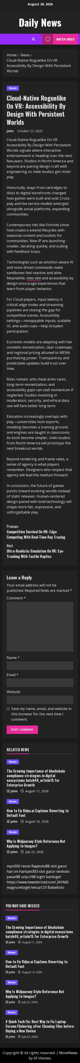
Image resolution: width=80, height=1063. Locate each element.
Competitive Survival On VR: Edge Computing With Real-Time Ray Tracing (36, 532)
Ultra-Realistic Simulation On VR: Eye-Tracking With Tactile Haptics (35, 551)
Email (12, 674)
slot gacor (47, 871)
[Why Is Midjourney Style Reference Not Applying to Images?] (40, 832)
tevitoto (63, 871)
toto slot (34, 278)
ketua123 (39, 887)
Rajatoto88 (40, 866)
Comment (16, 598)
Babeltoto (56, 887)
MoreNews (68, 1052)
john (10, 131)
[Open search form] (33, 39)
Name (13, 657)
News (13, 88)
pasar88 (13, 876)
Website (13, 691)
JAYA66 (62, 882)
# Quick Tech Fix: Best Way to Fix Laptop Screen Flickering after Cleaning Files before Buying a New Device (40, 1026)
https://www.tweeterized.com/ (31, 882)
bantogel (53, 876)
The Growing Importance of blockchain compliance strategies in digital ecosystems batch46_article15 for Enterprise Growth (36, 777)
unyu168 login (33, 876)
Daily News (40, 22)
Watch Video (65, 39)
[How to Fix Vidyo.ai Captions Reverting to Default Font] (40, 801)
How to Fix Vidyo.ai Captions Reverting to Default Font (38, 813)
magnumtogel (18, 887)
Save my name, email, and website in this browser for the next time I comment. (41, 714)
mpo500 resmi (18, 866)
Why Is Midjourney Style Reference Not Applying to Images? (36, 844)
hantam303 (28, 871)
